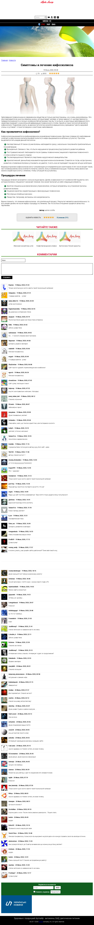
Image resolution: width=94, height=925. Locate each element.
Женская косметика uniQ (23, 246)
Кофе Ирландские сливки (46, 246)
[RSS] (55, 17)
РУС (43, 24)
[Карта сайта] (52, 17)
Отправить (7, 277)
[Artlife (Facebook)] (58, 17)
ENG (53, 24)
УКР (48, 24)
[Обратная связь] (49, 17)
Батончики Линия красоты (70, 246)
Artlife (41, 922)
